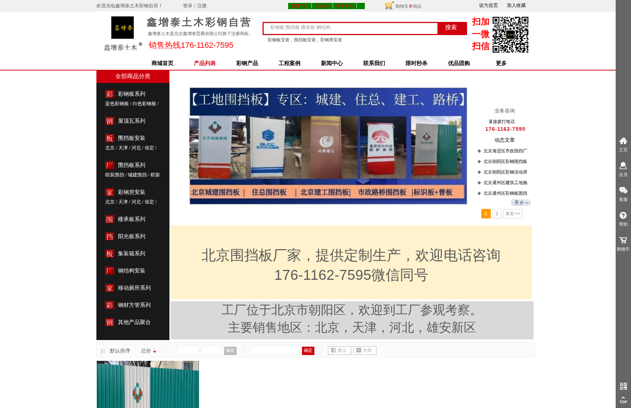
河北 (136, 147)
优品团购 (459, 63)
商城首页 (162, 63)
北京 (110, 147)
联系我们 (374, 63)
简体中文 (344, 5)
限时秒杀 (417, 63)
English (322, 5)
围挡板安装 (131, 138)
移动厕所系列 (134, 288)
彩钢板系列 (131, 94)
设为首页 (488, 5)
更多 (501, 63)
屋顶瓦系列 (131, 121)
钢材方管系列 (134, 305)
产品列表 (205, 63)
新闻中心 (332, 63)
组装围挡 (114, 175)
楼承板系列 (131, 219)
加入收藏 (516, 5)
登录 (187, 5)
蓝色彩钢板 (117, 103)
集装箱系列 (131, 253)
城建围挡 (137, 175)
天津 (123, 147)
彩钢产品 (247, 63)
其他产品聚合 (134, 322)
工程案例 (290, 63)
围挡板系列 (131, 165)
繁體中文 (300, 5)
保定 (149, 147)
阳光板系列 (131, 236)
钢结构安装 (131, 271)
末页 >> (512, 213)
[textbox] (355, 27)
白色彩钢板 (144, 103)
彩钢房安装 (131, 192)
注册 (202, 5)
